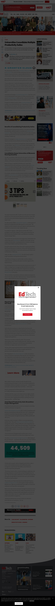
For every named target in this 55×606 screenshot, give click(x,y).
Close (38, 288)
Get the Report (27, 314)
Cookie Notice (31, 600)
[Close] (52, 598)
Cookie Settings (19, 603)
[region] (27, 601)
